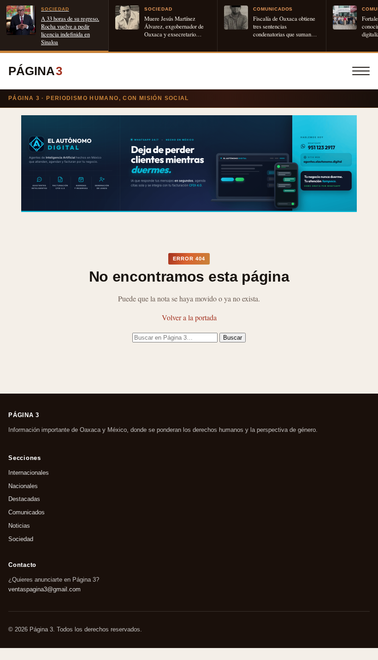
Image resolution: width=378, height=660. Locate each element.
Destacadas (24, 498)
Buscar (232, 337)
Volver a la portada (189, 317)
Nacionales (23, 486)
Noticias (19, 525)
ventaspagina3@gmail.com (44, 588)
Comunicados (26, 512)
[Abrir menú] (361, 71)
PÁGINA (35, 71)
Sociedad (20, 539)
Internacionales (28, 472)
